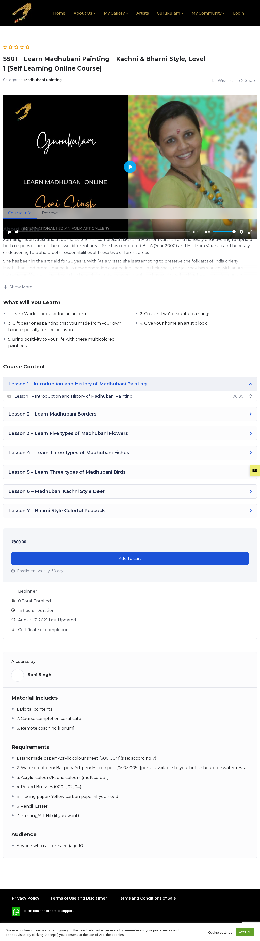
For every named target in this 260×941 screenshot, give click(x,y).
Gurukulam (168, 13)
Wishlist (225, 80)
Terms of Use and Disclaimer (78, 898)
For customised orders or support (43, 912)
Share (251, 80)
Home (59, 13)
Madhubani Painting (43, 80)
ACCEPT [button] (245, 932)
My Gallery (114, 13)
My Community (206, 13)
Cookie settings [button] (220, 932)
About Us (83, 13)
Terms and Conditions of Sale (147, 898)
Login (238, 13)
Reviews (50, 213)
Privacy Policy (25, 898)
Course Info (20, 213)
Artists (142, 13)
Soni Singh (39, 674)
